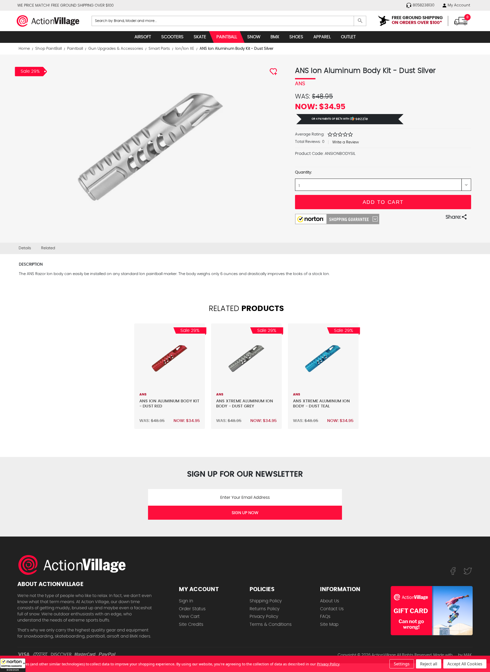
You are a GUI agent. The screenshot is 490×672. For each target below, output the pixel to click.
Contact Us (332, 609)
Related (48, 248)
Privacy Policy (264, 616)
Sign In (186, 601)
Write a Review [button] (345, 142)
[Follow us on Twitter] (468, 571)
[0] (461, 21)
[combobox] (229, 21)
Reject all (428, 664)
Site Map (329, 624)
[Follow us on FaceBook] (453, 571)
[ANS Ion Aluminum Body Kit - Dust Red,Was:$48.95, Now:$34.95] (169, 359)
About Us (329, 601)
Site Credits (191, 624)
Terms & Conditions (271, 624)
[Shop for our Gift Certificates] (432, 611)
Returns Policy (264, 609)
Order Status (192, 609)
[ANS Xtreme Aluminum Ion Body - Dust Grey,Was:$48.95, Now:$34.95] (246, 359)
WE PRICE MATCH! (33, 5)
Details (25, 248)
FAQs (325, 616)
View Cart (189, 616)
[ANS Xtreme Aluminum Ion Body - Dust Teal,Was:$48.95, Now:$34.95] (323, 359)
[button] (13, 665)
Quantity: (303, 172)
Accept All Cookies (464, 664)
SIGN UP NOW (245, 513)
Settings (402, 664)
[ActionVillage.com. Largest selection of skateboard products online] (74, 565)
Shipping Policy (266, 601)
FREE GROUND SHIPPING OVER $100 (82, 5)
